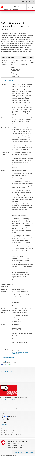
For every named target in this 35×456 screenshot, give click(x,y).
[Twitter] (4, 364)
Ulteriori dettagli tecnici (8, 357)
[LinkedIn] (6, 364)
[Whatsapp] (9, 364)
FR (29, 2)
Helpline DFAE (5, 424)
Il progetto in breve (7, 80)
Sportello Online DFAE (7, 372)
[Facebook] (2, 364)
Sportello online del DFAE (9, 400)
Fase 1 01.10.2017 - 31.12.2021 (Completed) (21, 353)
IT (26, 2)
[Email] (11, 364)
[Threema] (7, 364)
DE (23, 2)
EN (33, 2)
